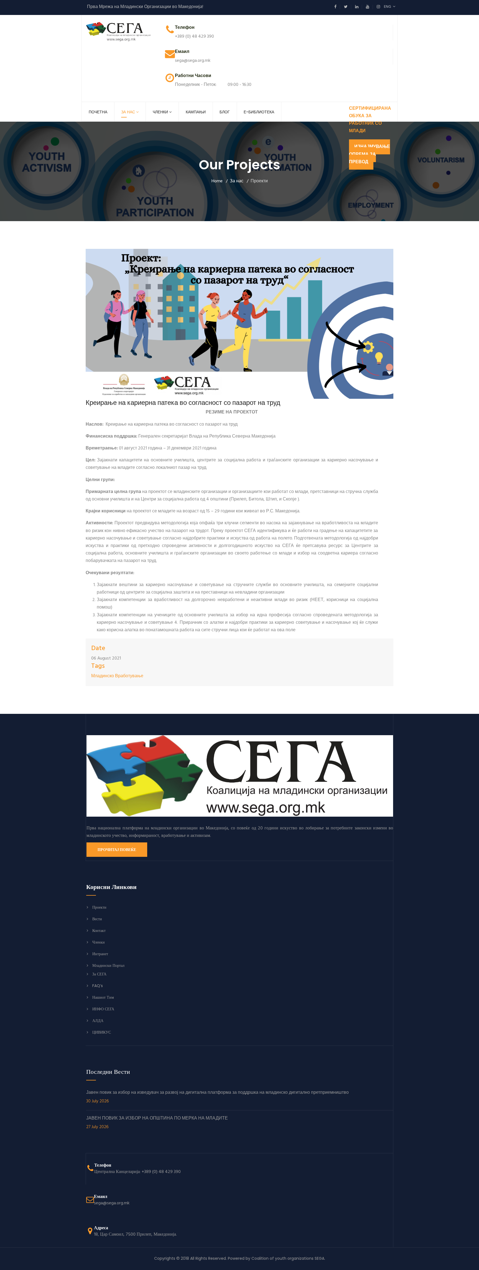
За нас (128, 112)
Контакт (99, 930)
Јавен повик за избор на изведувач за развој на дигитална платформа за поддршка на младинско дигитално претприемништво (217, 1097)
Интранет (100, 954)
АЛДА (97, 1020)
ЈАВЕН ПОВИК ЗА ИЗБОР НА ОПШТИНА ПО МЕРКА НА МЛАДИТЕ (157, 1123)
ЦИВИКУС (101, 1032)
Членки (160, 112)
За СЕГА (99, 974)
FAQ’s (97, 985)
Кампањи (196, 112)
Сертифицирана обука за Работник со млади (370, 120)
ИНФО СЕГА (103, 1009)
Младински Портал (108, 965)
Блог (225, 112)
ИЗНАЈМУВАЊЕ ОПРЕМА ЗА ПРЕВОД (369, 154)
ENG (388, 7)
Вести (97, 919)
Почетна (98, 112)
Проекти (99, 907)
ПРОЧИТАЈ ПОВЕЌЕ (117, 849)
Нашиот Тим (103, 997)
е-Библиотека (259, 112)
